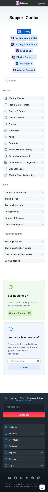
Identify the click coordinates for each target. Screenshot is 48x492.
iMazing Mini (26, 63)
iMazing (26, 31)
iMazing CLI (26, 50)
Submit (24, 367)
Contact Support (18, 313)
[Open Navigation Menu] (4, 3)
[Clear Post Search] (38, 361)
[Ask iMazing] (42, 487)
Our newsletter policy (24, 400)
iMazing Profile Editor (26, 44)
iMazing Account (26, 70)
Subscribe (24, 414)
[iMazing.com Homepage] (21, 3)
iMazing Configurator (26, 38)
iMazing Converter (26, 57)
